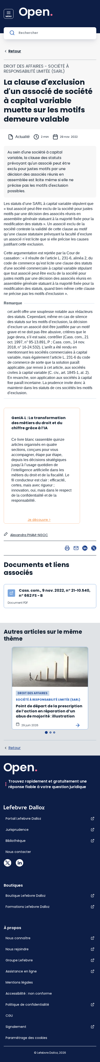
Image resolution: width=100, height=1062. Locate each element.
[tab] (46, 732)
